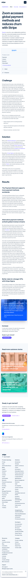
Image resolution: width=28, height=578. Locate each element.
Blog (3, 544)
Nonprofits (17, 501)
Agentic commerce (19, 465)
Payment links (5, 493)
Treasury (4, 507)
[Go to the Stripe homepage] (3, 455)
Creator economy (19, 487)
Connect (4, 474)
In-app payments (19, 476)
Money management (19, 480)
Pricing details (5, 429)
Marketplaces (18, 478)
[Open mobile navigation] (25, 2)
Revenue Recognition (7, 500)
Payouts (4, 496)
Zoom (3, 32)
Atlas (3, 463)
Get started (6, 415)
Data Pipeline (5, 478)
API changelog (18, 529)
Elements (4, 480)
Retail (16, 507)
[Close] (25, 571)
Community (4, 545)
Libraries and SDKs (19, 531)
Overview (16, 6)
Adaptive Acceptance (20, 148)
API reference (5, 442)
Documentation (18, 524)
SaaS (16, 483)
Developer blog (18, 535)
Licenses (4, 556)
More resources (5, 561)
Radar (7, 164)
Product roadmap (19, 540)
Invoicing (4, 485)
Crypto (3, 476)
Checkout (4, 471)
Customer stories (6, 542)
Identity (4, 483)
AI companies (18, 485)
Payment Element (11, 140)
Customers (5, 6)
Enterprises (17, 462)
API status (17, 527)
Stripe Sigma (10, 153)
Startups (17, 463)
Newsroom (17, 544)
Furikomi (7, 229)
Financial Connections (7, 482)
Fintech (16, 489)
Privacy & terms (5, 551)
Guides (3, 540)
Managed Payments (6, 491)
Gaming (16, 491)
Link (3, 489)
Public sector (18, 505)
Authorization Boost (6, 465)
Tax (3, 504)
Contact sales (6, 337)
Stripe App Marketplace (20, 513)
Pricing (3, 462)
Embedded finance (19, 471)
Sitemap (4, 558)
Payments (4, 494)
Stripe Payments (18, 145)
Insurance (17, 496)
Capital (3, 469)
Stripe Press (18, 545)
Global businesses (19, 474)
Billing (3, 467)
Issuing (3, 487)
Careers (17, 542)
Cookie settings (5, 559)
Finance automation (19, 473)
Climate (4, 473)
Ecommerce (18, 469)
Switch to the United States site (9, 574)
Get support (5, 566)
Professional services (20, 503)
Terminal (4, 505)
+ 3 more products (6, 65)
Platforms (17, 482)
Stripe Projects (18, 533)
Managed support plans (7, 568)
